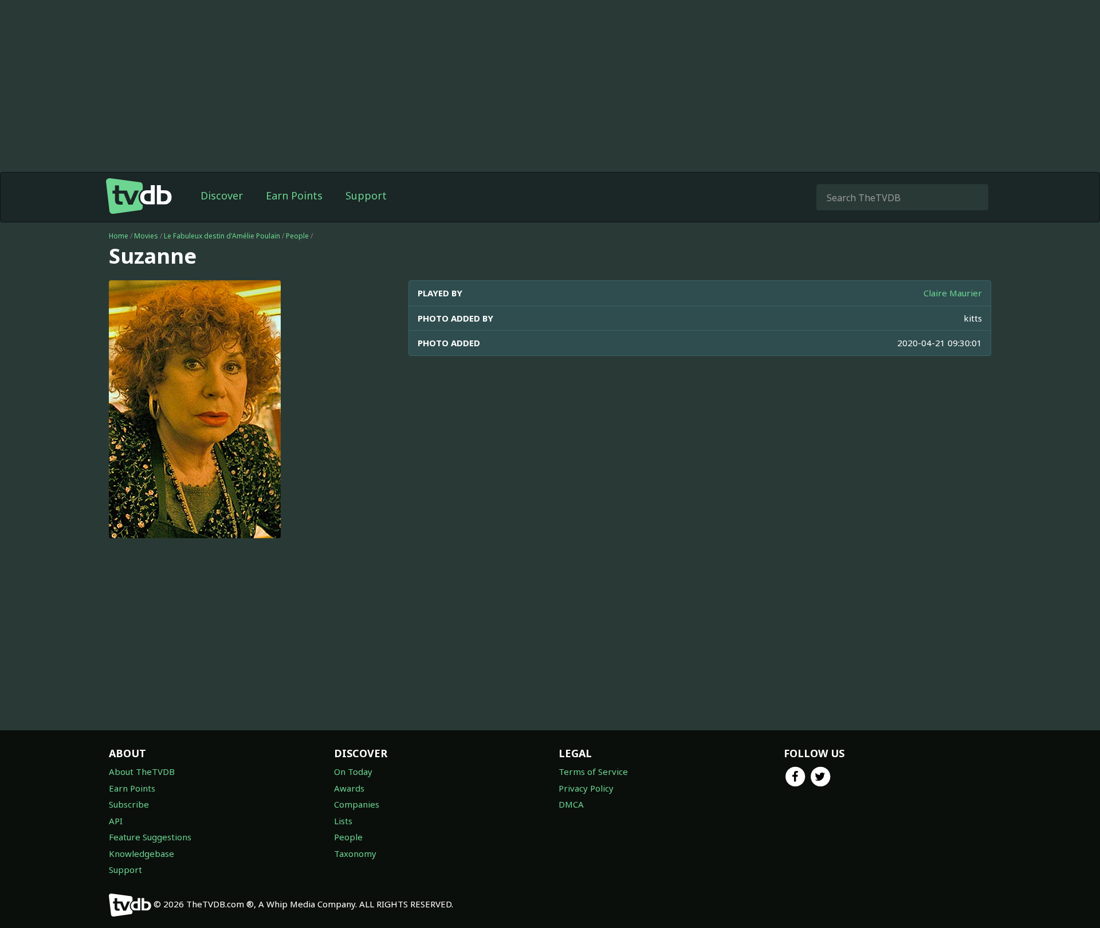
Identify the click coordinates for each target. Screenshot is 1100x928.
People (297, 236)
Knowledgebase (141, 853)
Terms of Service (593, 771)
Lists (343, 821)
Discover (222, 195)
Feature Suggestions (150, 837)
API (116, 821)
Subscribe (129, 804)
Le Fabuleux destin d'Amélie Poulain (222, 236)
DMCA (571, 804)
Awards (349, 788)
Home (118, 236)
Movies (146, 236)
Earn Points (294, 195)
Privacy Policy (586, 788)
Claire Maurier (953, 293)
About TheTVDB (142, 771)
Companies (356, 804)
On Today (353, 771)
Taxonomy (355, 853)
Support (366, 195)
